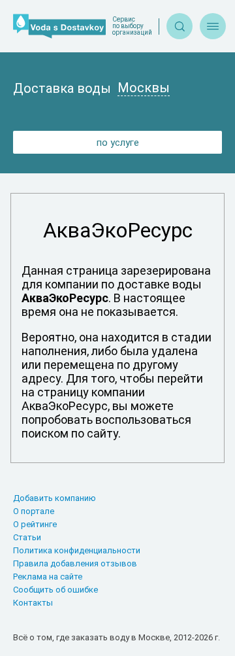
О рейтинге (35, 524)
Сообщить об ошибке (55, 590)
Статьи (27, 537)
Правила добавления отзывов (75, 563)
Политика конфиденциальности (76, 550)
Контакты (33, 603)
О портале (33, 511)
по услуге (118, 142)
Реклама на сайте (47, 576)
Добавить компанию (54, 498)
